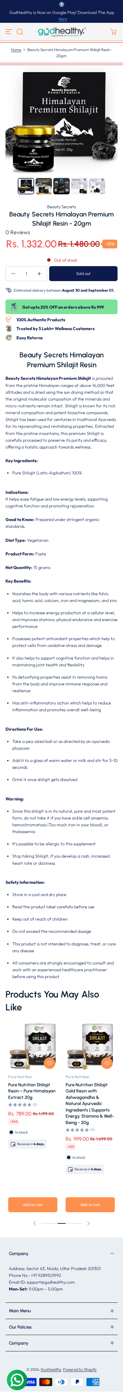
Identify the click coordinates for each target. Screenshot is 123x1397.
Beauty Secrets (61, 206)
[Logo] (61, 31)
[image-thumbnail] (26, 186)
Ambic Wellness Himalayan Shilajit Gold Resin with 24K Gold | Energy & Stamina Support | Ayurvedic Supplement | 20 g (31, 1100)
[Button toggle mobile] (9, 32)
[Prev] (10, 186)
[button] (20, 31)
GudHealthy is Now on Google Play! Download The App (61, 12)
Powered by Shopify (80, 1369)
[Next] (112, 186)
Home (16, 49)
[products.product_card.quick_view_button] (49, 1063)
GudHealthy (51, 1369)
